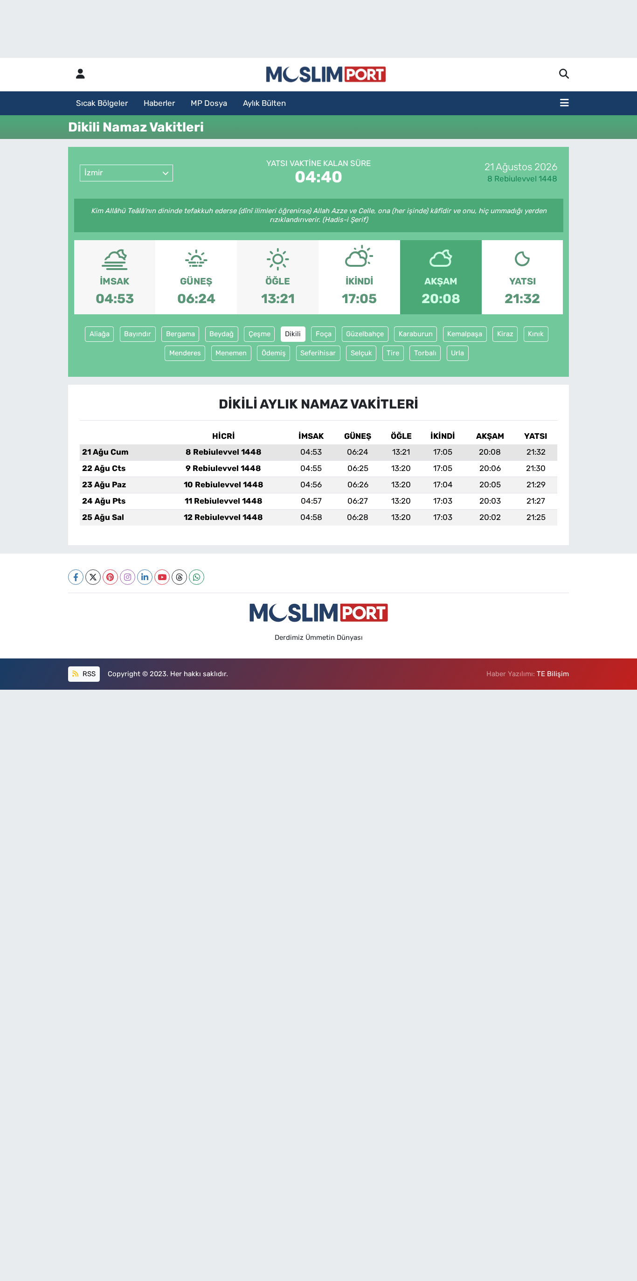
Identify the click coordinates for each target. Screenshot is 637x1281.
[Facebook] (75, 577)
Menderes (185, 353)
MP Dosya (209, 103)
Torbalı (425, 353)
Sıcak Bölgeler (102, 103)
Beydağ (221, 334)
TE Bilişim (553, 674)
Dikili (293, 334)
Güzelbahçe (365, 334)
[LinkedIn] (144, 577)
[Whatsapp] (196, 577)
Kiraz (505, 334)
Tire (393, 353)
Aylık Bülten (264, 103)
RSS (88, 674)
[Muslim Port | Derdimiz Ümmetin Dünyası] (326, 74)
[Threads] (179, 577)
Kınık (536, 334)
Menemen (231, 353)
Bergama (180, 334)
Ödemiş (274, 353)
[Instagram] (127, 577)
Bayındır (137, 334)
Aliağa (100, 334)
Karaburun (416, 334)
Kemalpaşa (464, 334)
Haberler (159, 103)
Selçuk (361, 353)
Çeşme (259, 334)
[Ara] (564, 75)
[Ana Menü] (564, 103)
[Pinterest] (110, 577)
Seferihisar (318, 353)
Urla (457, 353)
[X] (93, 577)
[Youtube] (162, 577)
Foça (324, 334)
